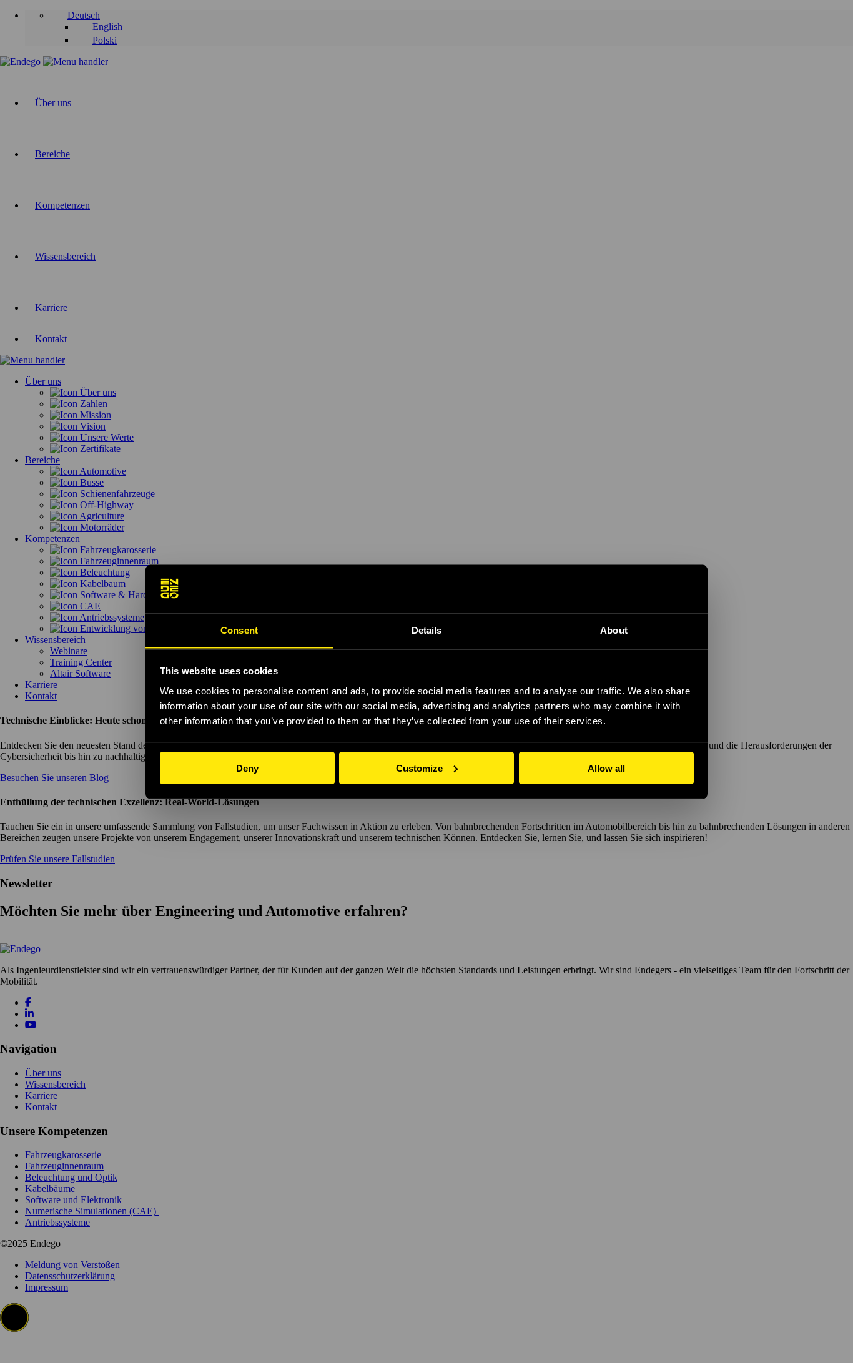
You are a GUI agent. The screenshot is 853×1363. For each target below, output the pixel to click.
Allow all (606, 767)
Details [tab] (427, 629)
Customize (419, 767)
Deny (247, 767)
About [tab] (614, 629)
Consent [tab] (239, 629)
